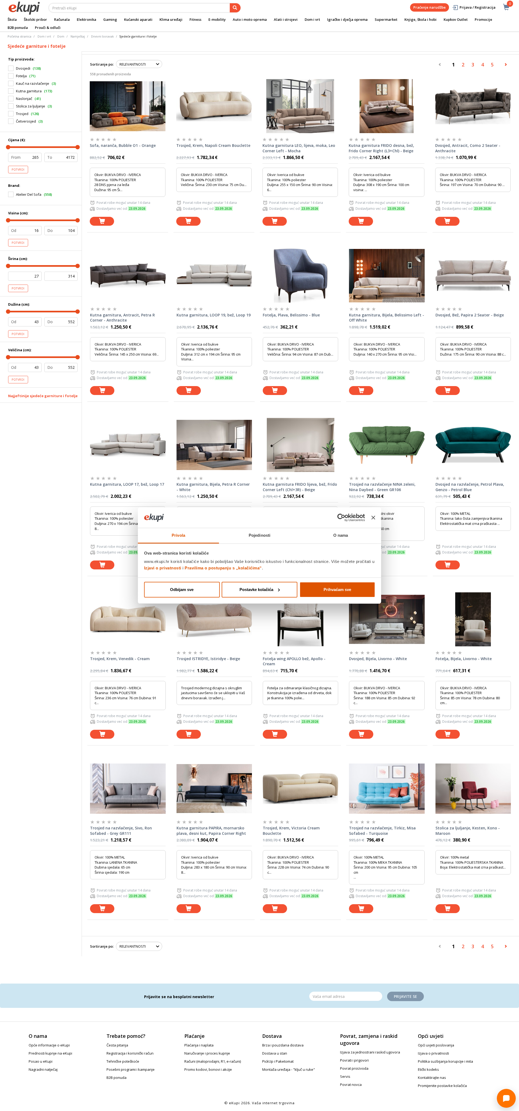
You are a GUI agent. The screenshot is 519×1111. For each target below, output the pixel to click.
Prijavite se (405, 996)
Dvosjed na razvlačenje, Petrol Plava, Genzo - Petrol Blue (469, 487)
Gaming (110, 19)
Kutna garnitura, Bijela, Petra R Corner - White (213, 487)
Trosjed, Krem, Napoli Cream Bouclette (213, 145)
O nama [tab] (340, 535)
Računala (62, 19)
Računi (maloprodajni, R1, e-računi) (212, 1061)
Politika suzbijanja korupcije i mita (445, 1061)
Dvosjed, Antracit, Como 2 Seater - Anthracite (467, 148)
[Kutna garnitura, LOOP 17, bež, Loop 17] (127, 445)
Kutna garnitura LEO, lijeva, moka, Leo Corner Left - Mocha (298, 148)
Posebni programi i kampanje (131, 1069)
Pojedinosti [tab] (259, 535)
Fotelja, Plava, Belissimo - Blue (291, 315)
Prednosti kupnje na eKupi (50, 1053)
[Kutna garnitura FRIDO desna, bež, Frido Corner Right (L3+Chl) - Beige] (386, 106)
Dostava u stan (274, 1053)
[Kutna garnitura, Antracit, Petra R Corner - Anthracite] (127, 276)
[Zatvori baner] (373, 517)
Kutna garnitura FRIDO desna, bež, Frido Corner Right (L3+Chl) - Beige (381, 148)
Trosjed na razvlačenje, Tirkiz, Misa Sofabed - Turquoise (382, 830)
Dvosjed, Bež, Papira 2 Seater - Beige (469, 315)
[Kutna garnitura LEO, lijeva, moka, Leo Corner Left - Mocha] (300, 106)
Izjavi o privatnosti (162, 568)
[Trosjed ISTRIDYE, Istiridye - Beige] (214, 619)
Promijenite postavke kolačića (442, 1085)
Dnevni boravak (102, 36)
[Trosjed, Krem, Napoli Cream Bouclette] (214, 106)
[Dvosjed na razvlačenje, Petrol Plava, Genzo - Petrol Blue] (473, 445)
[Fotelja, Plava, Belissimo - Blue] (300, 276)
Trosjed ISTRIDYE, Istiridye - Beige (208, 658)
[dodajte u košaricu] (102, 221)
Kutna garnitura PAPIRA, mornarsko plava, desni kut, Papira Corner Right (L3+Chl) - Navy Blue (211, 830)
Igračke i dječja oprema (347, 19)
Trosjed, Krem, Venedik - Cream (120, 658)
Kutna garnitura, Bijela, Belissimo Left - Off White (386, 317)
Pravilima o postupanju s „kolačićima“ (223, 568)
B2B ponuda (18, 27)
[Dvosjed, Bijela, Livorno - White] (386, 619)
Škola (12, 19)
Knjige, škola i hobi (420, 19)
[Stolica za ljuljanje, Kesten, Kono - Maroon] (473, 789)
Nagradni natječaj (43, 1069)
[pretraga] (235, 7)
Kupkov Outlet (456, 19)
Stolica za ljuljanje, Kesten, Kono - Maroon (467, 830)
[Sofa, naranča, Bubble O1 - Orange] (127, 106)
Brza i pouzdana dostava (283, 1045)
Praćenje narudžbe (429, 7)
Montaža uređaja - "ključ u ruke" (288, 1069)
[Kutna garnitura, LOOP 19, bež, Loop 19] (214, 276)
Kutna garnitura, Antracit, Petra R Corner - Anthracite (122, 317)
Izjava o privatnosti (433, 1053)
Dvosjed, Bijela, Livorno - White (378, 658)
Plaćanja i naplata (199, 1045)
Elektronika (86, 19)
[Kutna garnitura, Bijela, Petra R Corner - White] (214, 445)
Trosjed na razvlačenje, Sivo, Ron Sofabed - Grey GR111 (121, 830)
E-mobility (217, 19)
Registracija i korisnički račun (130, 1053)
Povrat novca (351, 1084)
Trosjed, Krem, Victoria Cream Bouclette (291, 830)
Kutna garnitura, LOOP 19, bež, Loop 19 (214, 315)
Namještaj (78, 36)
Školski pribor (35, 19)
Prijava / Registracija (477, 7)
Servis (345, 1076)
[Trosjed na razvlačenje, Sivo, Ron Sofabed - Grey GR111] (127, 789)
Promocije (483, 19)
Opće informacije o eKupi (49, 1045)
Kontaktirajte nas (432, 1077)
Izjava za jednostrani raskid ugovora (370, 1052)
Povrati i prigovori (354, 1060)
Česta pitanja (117, 1045)
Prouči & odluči (48, 27)
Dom (60, 36)
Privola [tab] (178, 535)
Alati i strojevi (286, 19)
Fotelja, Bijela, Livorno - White (463, 658)
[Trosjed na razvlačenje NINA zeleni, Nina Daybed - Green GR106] (386, 445)
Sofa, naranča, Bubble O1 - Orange (123, 145)
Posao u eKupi (40, 1061)
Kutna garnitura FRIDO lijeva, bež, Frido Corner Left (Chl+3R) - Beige (300, 487)
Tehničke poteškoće (123, 1061)
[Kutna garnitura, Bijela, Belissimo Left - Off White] (386, 276)
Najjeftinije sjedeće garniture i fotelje (43, 395)
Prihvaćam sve (337, 589)
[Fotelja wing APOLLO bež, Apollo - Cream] (300, 619)
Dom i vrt (312, 19)
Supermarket (386, 19)
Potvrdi (18, 169)
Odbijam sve (182, 589)
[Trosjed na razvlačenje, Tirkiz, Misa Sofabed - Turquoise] (386, 789)
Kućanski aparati (138, 19)
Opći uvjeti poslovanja (436, 1045)
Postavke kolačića (256, 589)
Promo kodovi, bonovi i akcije (208, 1069)
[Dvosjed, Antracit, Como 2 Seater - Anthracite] (472, 106)
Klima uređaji (170, 19)
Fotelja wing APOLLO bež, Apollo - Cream (294, 661)
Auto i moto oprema (250, 19)
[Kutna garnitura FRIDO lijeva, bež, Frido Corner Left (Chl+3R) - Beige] (300, 445)
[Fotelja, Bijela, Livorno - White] (473, 619)
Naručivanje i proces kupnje (207, 1053)
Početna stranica (19, 36)
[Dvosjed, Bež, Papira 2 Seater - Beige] (473, 276)
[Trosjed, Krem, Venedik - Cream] (127, 619)
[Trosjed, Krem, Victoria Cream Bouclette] (300, 789)
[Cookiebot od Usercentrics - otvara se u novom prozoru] (341, 518)
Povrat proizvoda (354, 1068)
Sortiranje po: (102, 64)
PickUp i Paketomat (278, 1061)
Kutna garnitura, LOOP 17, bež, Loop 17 (127, 484)
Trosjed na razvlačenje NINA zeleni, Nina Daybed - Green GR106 (382, 487)
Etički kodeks (428, 1069)
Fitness (195, 19)
